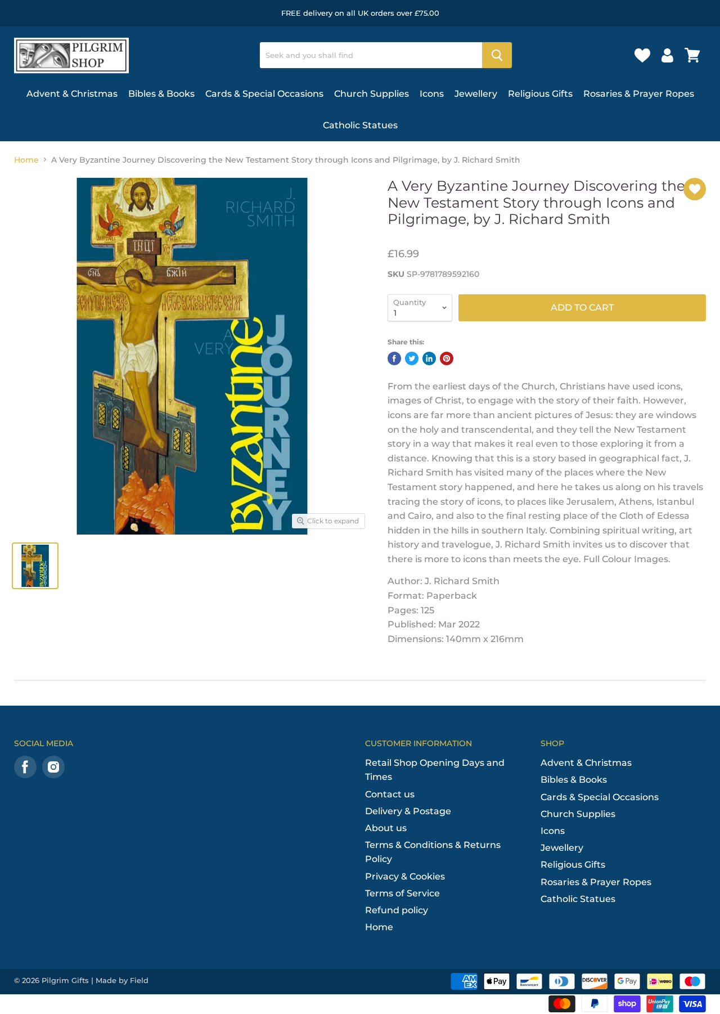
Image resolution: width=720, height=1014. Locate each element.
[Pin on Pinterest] (446, 358)
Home (26, 159)
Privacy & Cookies (405, 876)
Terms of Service (402, 893)
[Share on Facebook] (394, 358)
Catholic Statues (360, 125)
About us (386, 828)
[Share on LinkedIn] (429, 358)
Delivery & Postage (408, 811)
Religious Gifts (540, 93)
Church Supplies (371, 93)
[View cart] (692, 55)
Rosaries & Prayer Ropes (638, 93)
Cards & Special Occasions (264, 93)
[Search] (497, 55)
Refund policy (396, 910)
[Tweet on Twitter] (411, 358)
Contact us (390, 794)
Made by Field (122, 980)
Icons (432, 93)
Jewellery (475, 93)
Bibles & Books (161, 93)
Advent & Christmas (72, 93)
